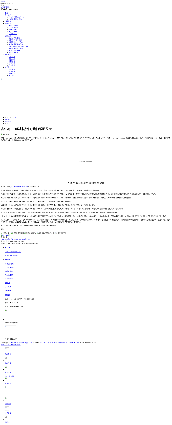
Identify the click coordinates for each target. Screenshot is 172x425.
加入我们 (12, 75)
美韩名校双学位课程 (16, 44)
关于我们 (8, 67)
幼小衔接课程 (13, 27)
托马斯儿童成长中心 (16, 19)
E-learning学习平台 (7, 239)
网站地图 (17, 345)
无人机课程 (13, 32)
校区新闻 (12, 61)
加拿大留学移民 (14, 50)
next (7, 235)
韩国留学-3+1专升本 (16, 42)
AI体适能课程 (13, 25)
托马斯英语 (13, 34)
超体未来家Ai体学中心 (17, 17)
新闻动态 (8, 55)
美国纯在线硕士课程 (16, 48)
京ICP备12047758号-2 (47, 342)
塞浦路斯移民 (13, 52)
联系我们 (7, 295)
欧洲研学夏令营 (14, 38)
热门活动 (12, 59)
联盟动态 (12, 63)
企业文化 (12, 71)
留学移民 (8, 36)
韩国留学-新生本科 (15, 40)
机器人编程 (13, 29)
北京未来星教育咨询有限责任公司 (21, 342)
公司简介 (12, 69)
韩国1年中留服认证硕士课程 (19, 46)
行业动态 (12, 65)
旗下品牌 (8, 15)
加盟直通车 (5, 7)
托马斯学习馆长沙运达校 (19, 187)
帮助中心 (4, 345)
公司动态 (12, 57)
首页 (6, 13)
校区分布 (8, 21)
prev (3, 235)
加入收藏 (10, 345)
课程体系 (8, 23)
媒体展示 (12, 73)
